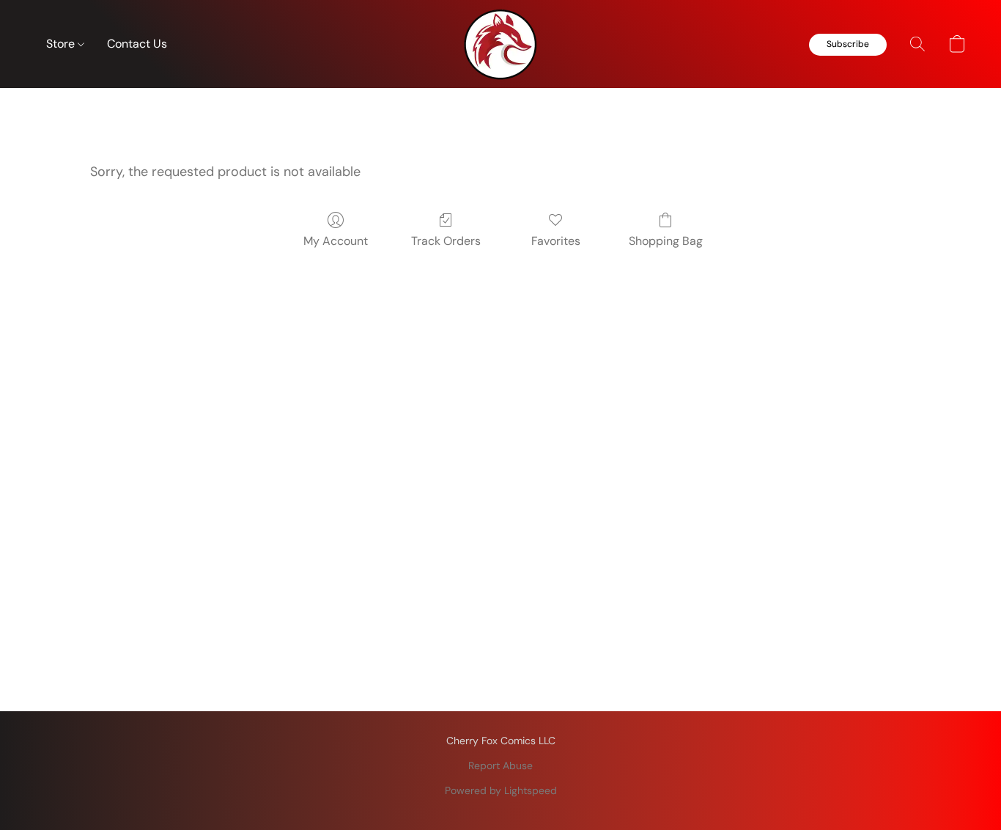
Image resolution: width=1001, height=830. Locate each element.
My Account (335, 241)
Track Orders (446, 241)
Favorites (555, 241)
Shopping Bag (666, 241)
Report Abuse (500, 765)
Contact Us (137, 43)
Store (62, 43)
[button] (500, 44)
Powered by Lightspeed (501, 790)
